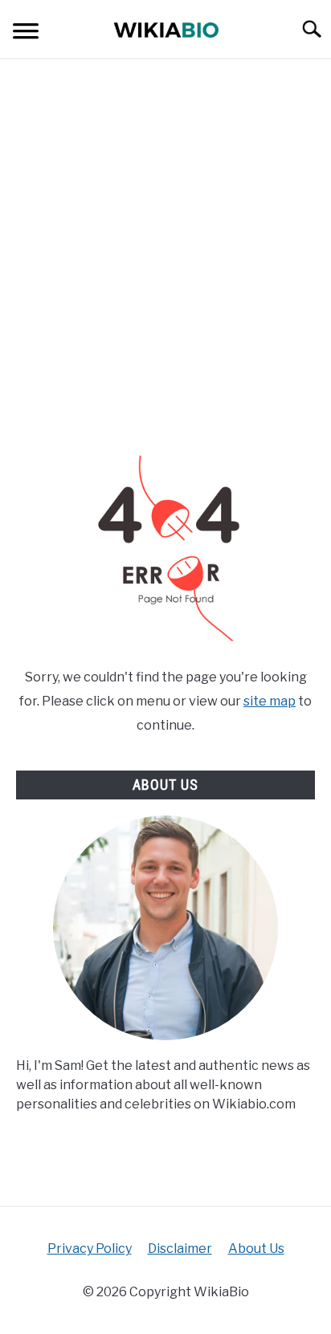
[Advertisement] (165, 257)
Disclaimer (180, 1248)
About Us (256, 1248)
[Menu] (25, 33)
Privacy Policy (89, 1248)
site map (269, 701)
